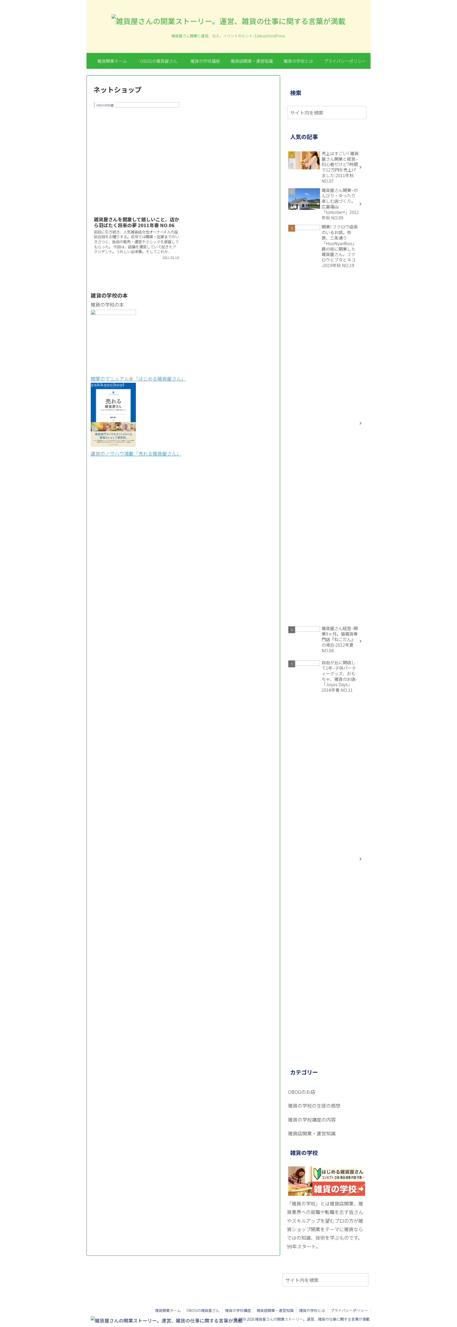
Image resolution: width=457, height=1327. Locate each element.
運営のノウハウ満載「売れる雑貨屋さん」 (136, 453)
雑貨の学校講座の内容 (312, 1119)
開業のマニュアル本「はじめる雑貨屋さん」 (138, 378)
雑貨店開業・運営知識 (312, 1133)
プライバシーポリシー (349, 1310)
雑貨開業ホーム (168, 1310)
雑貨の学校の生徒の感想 (314, 1105)
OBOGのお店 (302, 1091)
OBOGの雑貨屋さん (203, 1310)
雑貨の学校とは (312, 1310)
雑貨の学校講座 (238, 1310)
